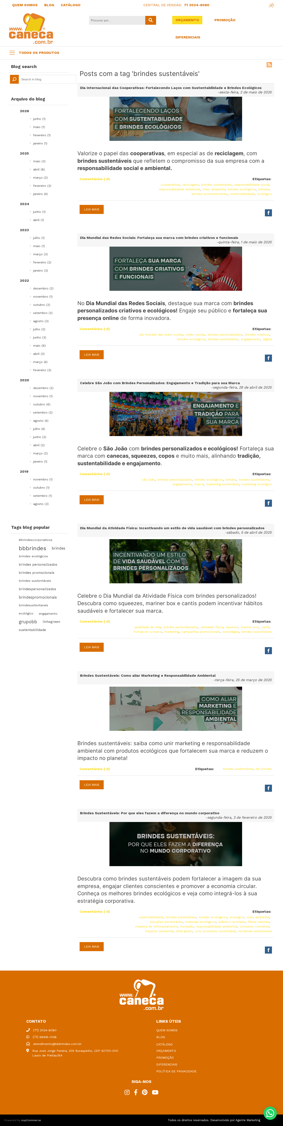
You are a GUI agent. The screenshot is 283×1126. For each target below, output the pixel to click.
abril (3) (39, 353)
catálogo (164, 1044)
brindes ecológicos (33, 556)
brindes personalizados (38, 565)
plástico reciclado (232, 922)
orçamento (166, 1050)
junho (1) (39, 119)
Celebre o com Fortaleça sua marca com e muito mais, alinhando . (175, 456)
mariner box (249, 627)
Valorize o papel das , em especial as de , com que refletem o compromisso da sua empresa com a (170, 160)
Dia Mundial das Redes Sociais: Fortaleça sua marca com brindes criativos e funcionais (159, 238)
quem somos (167, 1030)
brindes (58, 548)
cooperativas (170, 184)
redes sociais (195, 334)
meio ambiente (214, 189)
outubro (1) (41, 487)
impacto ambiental (159, 931)
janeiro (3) (40, 270)
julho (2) (39, 329)
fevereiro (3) (42, 185)
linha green (184, 931)
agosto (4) (40, 420)
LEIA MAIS (91, 209)
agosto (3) (41, 321)
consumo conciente (254, 926)
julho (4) (39, 429)
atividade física (212, 627)
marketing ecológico (257, 484)
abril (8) (39, 169)
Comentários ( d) (95, 179)
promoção (165, 1057)
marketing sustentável (222, 484)
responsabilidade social (251, 184)
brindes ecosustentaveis (210, 194)
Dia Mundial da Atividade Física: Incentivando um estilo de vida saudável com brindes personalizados (172, 528)
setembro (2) (43, 313)
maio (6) (39, 345)
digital (267, 339)
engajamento (48, 613)
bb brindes (264, 769)
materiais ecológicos (200, 922)
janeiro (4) (40, 194)
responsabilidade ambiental (179, 189)
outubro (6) (41, 404)
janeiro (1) (40, 143)
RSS (269, 64)
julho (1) (39, 238)
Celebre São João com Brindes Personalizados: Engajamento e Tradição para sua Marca (160, 383)
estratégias (231, 631)
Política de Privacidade (176, 1071)
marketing (171, 631)
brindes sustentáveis (35, 581)
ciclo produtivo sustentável (215, 931)
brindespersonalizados (37, 589)
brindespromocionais (38, 597)
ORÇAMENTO (187, 20)
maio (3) (39, 161)
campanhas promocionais (201, 631)
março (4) (40, 362)
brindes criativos (257, 334)
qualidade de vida (147, 627)
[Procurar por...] (150, 20)
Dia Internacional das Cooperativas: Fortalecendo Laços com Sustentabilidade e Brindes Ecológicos (171, 88)
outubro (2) (41, 304)
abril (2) (39, 445)
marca (199, 484)
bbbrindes (32, 548)
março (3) (40, 254)
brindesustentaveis (33, 605)
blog (160, 1037)
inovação (186, 926)
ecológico (26, 613)
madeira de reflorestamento (156, 926)
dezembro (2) (43, 288)
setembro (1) (42, 495)
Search (14, 79)
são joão (148, 479)
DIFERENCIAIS (188, 37)
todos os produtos (39, 53)
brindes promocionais (36, 573)
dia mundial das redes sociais (161, 334)
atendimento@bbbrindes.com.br (57, 1044)
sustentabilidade (32, 630)
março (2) (40, 177)
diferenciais (166, 1064)
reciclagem (191, 184)
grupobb (28, 621)
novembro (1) (43, 296)
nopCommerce (31, 1120)
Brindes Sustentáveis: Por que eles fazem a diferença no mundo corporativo (149, 813)
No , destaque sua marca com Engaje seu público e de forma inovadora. (172, 310)
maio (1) (39, 127)
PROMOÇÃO (224, 20)
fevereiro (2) (42, 262)
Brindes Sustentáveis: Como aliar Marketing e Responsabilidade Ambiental (148, 675)
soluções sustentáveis (166, 922)
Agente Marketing (247, 1120)
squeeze (232, 627)
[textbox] (43, 79)
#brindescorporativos (35, 540)
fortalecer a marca (148, 631)
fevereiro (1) (42, 135)
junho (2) (39, 437)
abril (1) (38, 220)
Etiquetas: (261, 179)
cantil (265, 627)
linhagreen (51, 622)
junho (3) (39, 337)
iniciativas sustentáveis (255, 931)
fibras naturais (258, 922)
